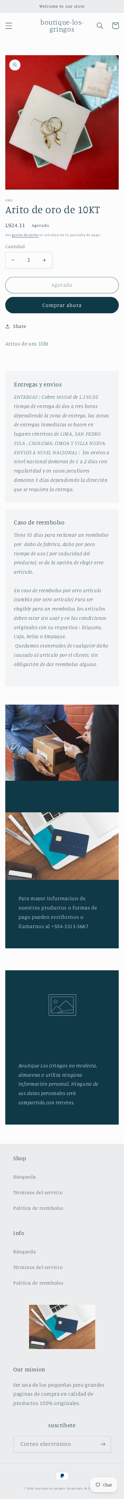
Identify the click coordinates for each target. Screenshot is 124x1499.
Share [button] (19, 326)
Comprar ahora (62, 305)
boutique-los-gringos (50, 1488)
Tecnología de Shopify (82, 1488)
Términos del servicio (37, 1192)
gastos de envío (25, 235)
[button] (8, 25)
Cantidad (15, 246)
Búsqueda (24, 1176)
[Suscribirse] (102, 1444)
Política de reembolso (38, 1208)
